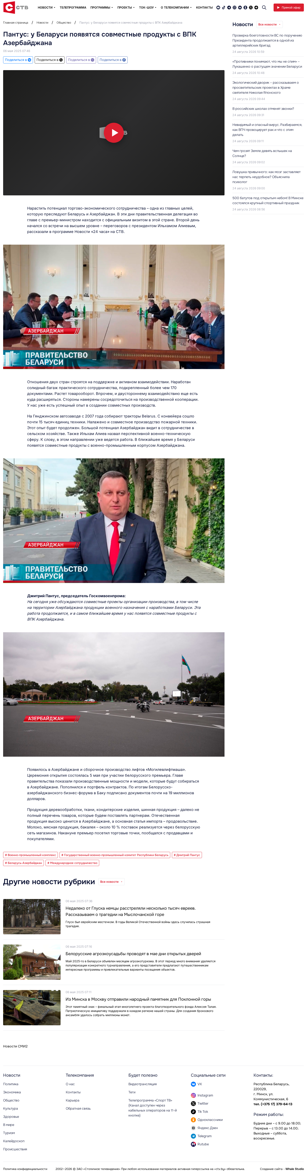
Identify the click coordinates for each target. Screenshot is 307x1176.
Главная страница (15, 22)
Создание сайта (271, 1169)
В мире (8, 1125)
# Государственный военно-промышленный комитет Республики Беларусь (114, 855)
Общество (64, 22)
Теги (131, 1092)
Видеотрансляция (142, 1084)
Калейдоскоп (13, 1141)
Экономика (12, 1092)
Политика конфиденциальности (25, 1169)
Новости (42, 22)
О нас (70, 1084)
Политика (10, 1084)
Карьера (72, 1100)
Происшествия (15, 1149)
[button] (114, 132)
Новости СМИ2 (15, 1046)
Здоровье (11, 1116)
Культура (10, 1108)
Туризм (9, 1133)
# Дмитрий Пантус (187, 855)
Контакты (204, 7)
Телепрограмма (73, 7)
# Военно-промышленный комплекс (30, 855)
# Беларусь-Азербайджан (23, 863)
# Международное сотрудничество (72, 863)
